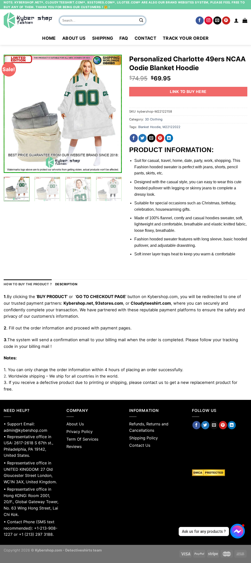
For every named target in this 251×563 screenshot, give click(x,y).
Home (49, 38)
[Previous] (12, 114)
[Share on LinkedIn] (169, 138)
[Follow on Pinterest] (226, 20)
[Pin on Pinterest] (160, 138)
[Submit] (141, 20)
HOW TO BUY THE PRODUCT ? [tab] (28, 284)
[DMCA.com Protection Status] (219, 472)
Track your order (186, 38)
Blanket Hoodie (149, 127)
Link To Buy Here (188, 91)
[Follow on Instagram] (208, 20)
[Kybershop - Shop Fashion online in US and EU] (28, 20)
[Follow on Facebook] (200, 20)
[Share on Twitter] (142, 138)
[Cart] (244, 20)
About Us (74, 38)
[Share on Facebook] (134, 138)
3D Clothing (154, 119)
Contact (145, 38)
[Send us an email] (217, 20)
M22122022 (171, 127)
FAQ (123, 38)
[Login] (236, 20)
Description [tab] (66, 284)
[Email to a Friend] (151, 138)
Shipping (102, 38)
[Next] (113, 114)
